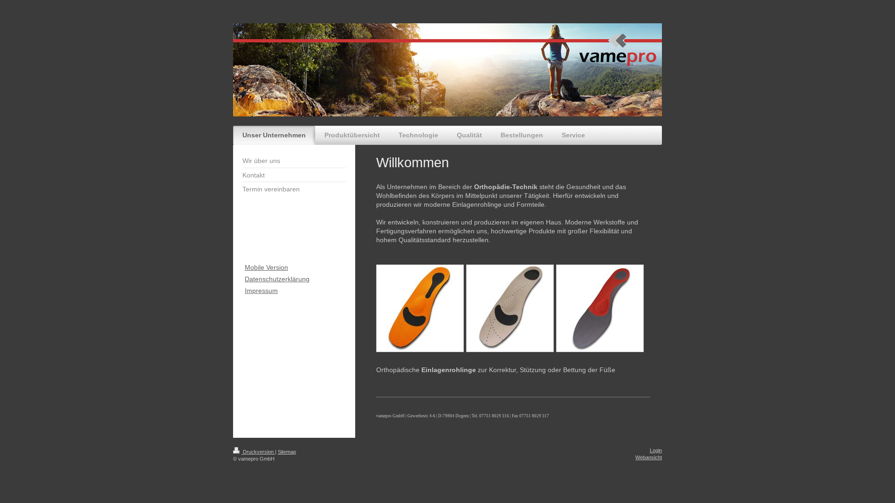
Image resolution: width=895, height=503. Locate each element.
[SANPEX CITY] (600, 308)
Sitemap (287, 452)
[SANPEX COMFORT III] (510, 308)
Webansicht (648, 457)
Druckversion (258, 452)
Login (656, 450)
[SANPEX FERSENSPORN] (420, 308)
